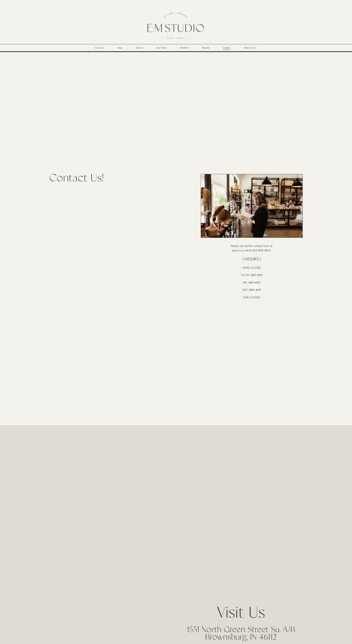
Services (139, 48)
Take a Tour (250, 48)
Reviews (205, 48)
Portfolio (184, 48)
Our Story (99, 48)
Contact (226, 48)
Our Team (162, 48)
